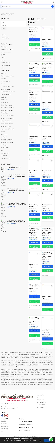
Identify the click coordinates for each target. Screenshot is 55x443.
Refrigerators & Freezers (7, 86)
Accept (47, 440)
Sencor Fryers (4, 113)
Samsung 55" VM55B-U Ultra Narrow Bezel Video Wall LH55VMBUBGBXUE (16, 204)
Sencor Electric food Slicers (7, 107)
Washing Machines (5, 158)
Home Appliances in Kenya (24, 436)
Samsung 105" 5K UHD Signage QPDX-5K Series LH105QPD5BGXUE (16, 220)
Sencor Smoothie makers (7, 118)
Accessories (4, 46)
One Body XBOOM (5, 81)
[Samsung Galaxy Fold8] (47, 163)
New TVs (3, 78)
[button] (34, 179)
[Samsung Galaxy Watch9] (3, 169)
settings (39, 440)
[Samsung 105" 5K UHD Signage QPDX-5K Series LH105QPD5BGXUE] (3, 226)
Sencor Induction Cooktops (7, 115)
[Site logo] (27, 2)
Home (2, 13)
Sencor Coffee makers (6, 105)
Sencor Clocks (4, 102)
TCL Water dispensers (6, 139)
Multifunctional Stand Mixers (8, 76)
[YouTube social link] (7, 415)
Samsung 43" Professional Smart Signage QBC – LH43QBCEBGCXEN (16, 175)
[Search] (52, 6)
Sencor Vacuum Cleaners (7, 123)
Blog (2, 431)
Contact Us (3, 421)
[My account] (53, 2)
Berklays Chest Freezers (7, 49)
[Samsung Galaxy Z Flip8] (47, 289)
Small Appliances (41, 407)
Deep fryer (4, 60)
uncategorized (4, 153)
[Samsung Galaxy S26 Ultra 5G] (47, 229)
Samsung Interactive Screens (8, 92)
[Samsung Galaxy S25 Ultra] (34, 197)
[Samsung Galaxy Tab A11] (34, 257)
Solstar (3, 131)
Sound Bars (4, 137)
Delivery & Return (5, 426)
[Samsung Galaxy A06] (34, 28)
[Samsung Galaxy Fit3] (34, 163)
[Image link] (17, 397)
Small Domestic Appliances (7, 129)
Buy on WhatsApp (35, 44)
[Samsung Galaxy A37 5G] (47, 95)
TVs (2, 150)
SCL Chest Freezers (6, 94)
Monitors (3, 73)
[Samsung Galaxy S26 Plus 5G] (34, 229)
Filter (4, 28)
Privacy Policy (4, 423)
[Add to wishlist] (38, 29)
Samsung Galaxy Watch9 (13, 167)
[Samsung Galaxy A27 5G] (34, 91)
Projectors (3, 84)
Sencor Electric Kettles (6, 110)
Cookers (3, 57)
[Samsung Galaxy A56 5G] (34, 129)
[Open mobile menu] (1, 2)
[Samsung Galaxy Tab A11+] (47, 253)
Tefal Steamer (4, 147)
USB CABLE (4, 155)
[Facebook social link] (2, 415)
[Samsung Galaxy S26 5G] (47, 197)
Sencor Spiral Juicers (6, 121)
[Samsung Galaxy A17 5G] (47, 64)
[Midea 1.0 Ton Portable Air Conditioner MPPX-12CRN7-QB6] (3, 194)
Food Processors (5, 62)
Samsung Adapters (5, 89)
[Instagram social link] (5, 415)
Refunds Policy (4, 428)
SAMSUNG (3, 38)
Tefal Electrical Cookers (7, 142)
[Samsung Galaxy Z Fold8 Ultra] (47, 322)
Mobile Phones (5, 70)
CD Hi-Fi (3, 54)
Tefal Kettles (4, 145)
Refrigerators (40, 399)
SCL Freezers (4, 99)
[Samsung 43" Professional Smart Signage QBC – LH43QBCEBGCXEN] (3, 180)
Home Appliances (5, 65)
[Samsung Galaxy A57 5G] (47, 129)
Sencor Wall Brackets (6, 126)
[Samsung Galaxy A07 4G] (47, 32)
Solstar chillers (4, 134)
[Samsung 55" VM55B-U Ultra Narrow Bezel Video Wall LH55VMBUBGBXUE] (3, 209)
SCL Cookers (4, 97)
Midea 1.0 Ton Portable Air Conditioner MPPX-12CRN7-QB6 (15, 189)
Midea (2, 68)
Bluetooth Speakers (6, 52)
